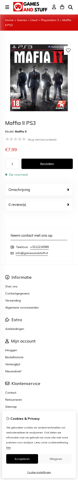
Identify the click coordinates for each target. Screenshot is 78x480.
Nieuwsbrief (13, 371)
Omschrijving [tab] (19, 189)
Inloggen (11, 350)
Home (9, 20)
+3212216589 (39, 247)
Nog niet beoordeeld (42, 139)
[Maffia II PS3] (39, 110)
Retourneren (13, 400)
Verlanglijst (12, 364)
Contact (10, 392)
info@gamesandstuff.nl (32, 253)
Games (22, 20)
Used (33, 20)
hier (8, 447)
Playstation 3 (50, 20)
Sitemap (11, 407)
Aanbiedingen (14, 329)
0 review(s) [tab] (17, 204)
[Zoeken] (70, 7)
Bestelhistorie (14, 357)
